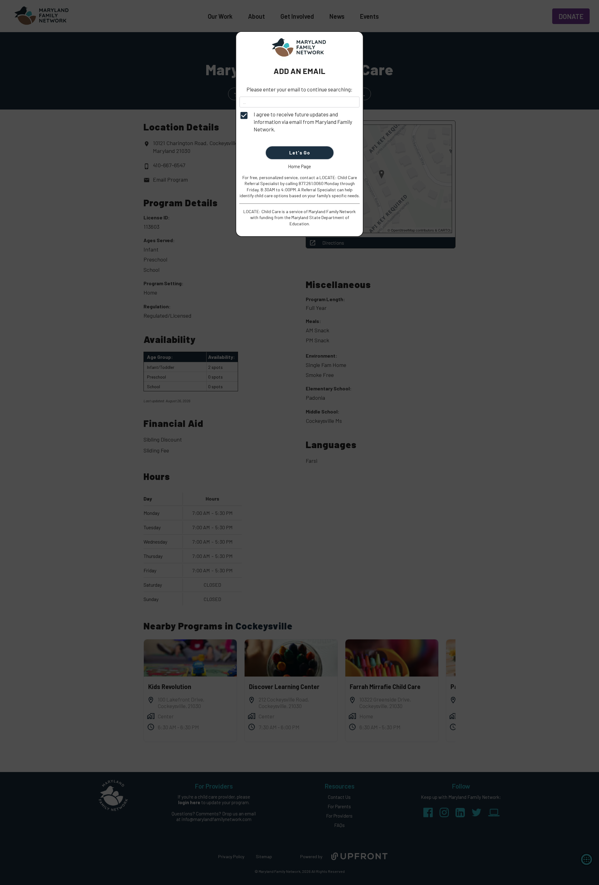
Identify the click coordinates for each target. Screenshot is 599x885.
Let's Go (299, 152)
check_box (244, 115)
